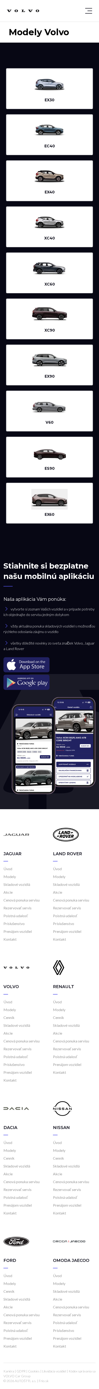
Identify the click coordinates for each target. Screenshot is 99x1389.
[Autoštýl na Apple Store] (49, 664)
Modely (9, 876)
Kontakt (10, 939)
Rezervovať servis (17, 908)
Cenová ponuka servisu (21, 900)
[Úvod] (16, 834)
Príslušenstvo (14, 923)
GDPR (21, 1371)
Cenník (9, 1017)
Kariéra (8, 1371)
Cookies (34, 1371)
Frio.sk (44, 1381)
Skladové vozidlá (16, 884)
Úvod (7, 869)
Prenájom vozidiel (17, 931)
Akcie (8, 892)
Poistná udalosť (15, 915)
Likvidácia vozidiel (54, 1371)
